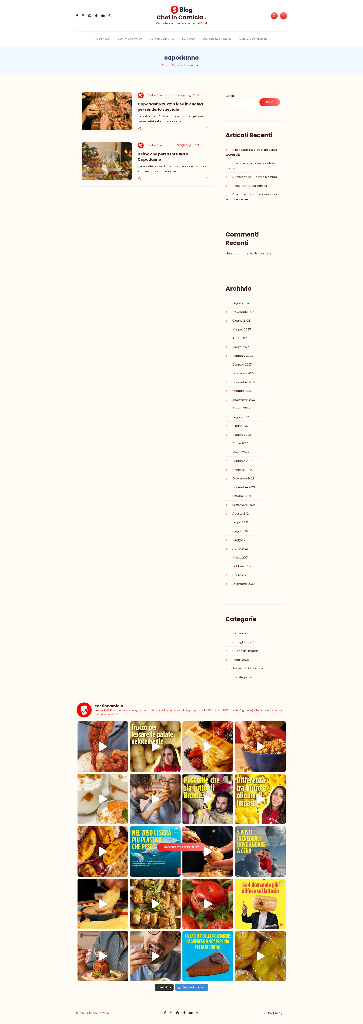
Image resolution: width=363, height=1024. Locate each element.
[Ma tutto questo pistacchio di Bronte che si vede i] (207, 799)
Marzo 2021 (240, 557)
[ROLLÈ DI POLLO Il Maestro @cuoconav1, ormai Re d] (155, 956)
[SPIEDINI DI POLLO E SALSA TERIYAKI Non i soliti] (155, 904)
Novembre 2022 (244, 382)
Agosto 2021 (241, 513)
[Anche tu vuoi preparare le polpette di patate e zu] (155, 746)
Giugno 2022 (241, 426)
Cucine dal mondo (129, 39)
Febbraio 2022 (242, 461)
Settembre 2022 (243, 399)
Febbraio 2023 (242, 355)
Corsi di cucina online (253, 39)
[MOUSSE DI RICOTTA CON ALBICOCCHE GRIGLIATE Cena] (103, 799)
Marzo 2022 (240, 452)
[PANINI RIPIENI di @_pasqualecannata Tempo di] (207, 851)
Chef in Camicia (182, 17)
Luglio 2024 (240, 303)
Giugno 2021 (241, 531)
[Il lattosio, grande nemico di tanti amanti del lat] (260, 904)
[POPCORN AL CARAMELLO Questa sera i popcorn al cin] (260, 746)
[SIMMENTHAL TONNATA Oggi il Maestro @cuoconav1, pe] (103, 956)
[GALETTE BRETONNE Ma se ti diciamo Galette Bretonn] (103, 851)
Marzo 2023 (240, 347)
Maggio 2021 (241, 540)
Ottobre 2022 (242, 391)
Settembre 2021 (243, 505)
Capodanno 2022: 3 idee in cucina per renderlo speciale (170, 106)
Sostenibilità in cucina (217, 39)
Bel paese (188, 39)
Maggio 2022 (241, 434)
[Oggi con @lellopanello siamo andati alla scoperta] (103, 904)
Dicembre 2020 (243, 583)
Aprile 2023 (240, 338)
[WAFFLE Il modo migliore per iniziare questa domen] (207, 746)
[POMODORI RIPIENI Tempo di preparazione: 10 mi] (207, 904)
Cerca (230, 96)
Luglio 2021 (240, 522)
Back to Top (275, 1013)
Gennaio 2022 (242, 470)
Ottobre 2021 (241, 496)
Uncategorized (243, 677)
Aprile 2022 (240, 443)
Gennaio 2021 (241, 575)
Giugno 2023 (241, 320)
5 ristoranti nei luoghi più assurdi (255, 177)
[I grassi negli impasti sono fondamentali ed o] (260, 799)
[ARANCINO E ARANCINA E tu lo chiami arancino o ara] (155, 799)
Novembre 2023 (244, 312)
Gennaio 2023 (242, 364)
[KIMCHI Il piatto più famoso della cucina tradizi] (103, 746)
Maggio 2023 (241, 329)
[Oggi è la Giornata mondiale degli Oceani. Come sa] (155, 851)
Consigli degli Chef (162, 39)
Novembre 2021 (243, 487)
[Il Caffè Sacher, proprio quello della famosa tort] (207, 956)
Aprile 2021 (240, 548)
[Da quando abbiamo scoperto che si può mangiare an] (260, 851)
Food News (102, 39)
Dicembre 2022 (243, 373)
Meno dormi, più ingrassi (249, 185)
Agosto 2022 (241, 408)
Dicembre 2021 (243, 478)
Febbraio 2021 (242, 566)
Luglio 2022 (240, 417)
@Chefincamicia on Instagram (181, 846)
